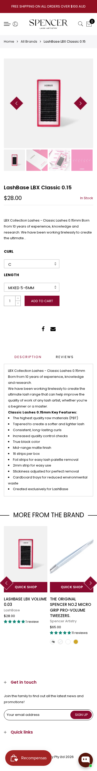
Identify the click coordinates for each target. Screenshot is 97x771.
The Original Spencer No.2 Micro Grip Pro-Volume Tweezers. (70, 607)
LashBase (12, 610)
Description (28, 356)
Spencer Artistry (63, 621)
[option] (48, 103)
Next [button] (80, 103)
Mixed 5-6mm (21, 287)
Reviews (65, 356)
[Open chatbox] (85, 760)
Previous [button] (17, 103)
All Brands (29, 41)
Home (9, 41)
